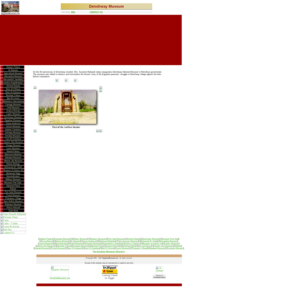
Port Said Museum (116, 239)
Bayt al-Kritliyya (144, 246)
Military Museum (80, 239)
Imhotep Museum (93, 243)
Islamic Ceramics (132, 243)
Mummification (61, 243)
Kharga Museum (41, 248)
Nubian (178, 246)
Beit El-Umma (108, 248)
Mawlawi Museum (157, 248)
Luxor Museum (123, 248)
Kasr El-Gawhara (92, 248)
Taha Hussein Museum (128, 241)
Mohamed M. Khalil (149, 241)
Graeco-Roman (112, 246)
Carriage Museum (63, 239)
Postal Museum (58, 248)
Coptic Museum (172, 243)
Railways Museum (97, 239)
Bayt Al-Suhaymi (74, 248)
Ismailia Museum (80, 246)
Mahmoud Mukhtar (107, 241)
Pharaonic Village (139, 248)
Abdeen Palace (46, 239)
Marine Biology (62, 241)
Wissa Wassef (46, 241)
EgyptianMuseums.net (60, 278)
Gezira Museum (46, 243)
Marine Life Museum (45, 246)
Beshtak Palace (64, 246)
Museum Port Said (170, 239)
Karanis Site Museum (163, 246)
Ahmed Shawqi (133, 239)
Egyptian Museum (175, 248)
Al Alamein (75, 241)
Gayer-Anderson (89, 241)
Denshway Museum (151, 239)
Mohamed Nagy (128, 246)
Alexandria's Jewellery (113, 243)
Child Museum (76, 243)
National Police (97, 246)
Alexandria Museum (169, 241)
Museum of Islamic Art (152, 243)
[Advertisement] (91, 39)
